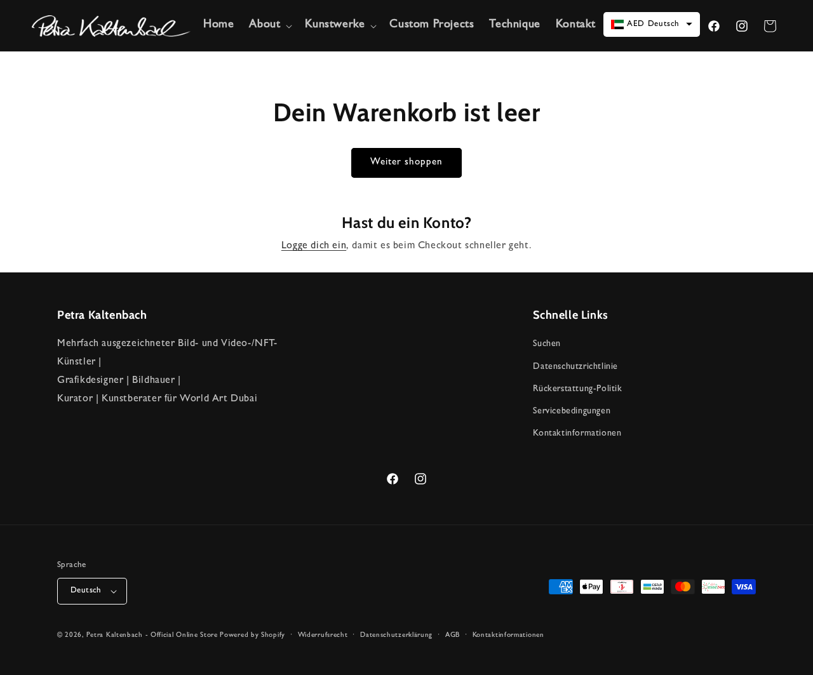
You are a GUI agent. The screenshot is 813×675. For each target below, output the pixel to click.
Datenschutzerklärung (396, 635)
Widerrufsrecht (323, 635)
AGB (452, 635)
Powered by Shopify (252, 635)
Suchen (547, 344)
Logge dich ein (313, 246)
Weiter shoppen (406, 163)
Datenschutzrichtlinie (575, 367)
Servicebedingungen (571, 411)
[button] (269, 26)
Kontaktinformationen (577, 433)
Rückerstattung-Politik (577, 389)
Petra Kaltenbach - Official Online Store (152, 635)
